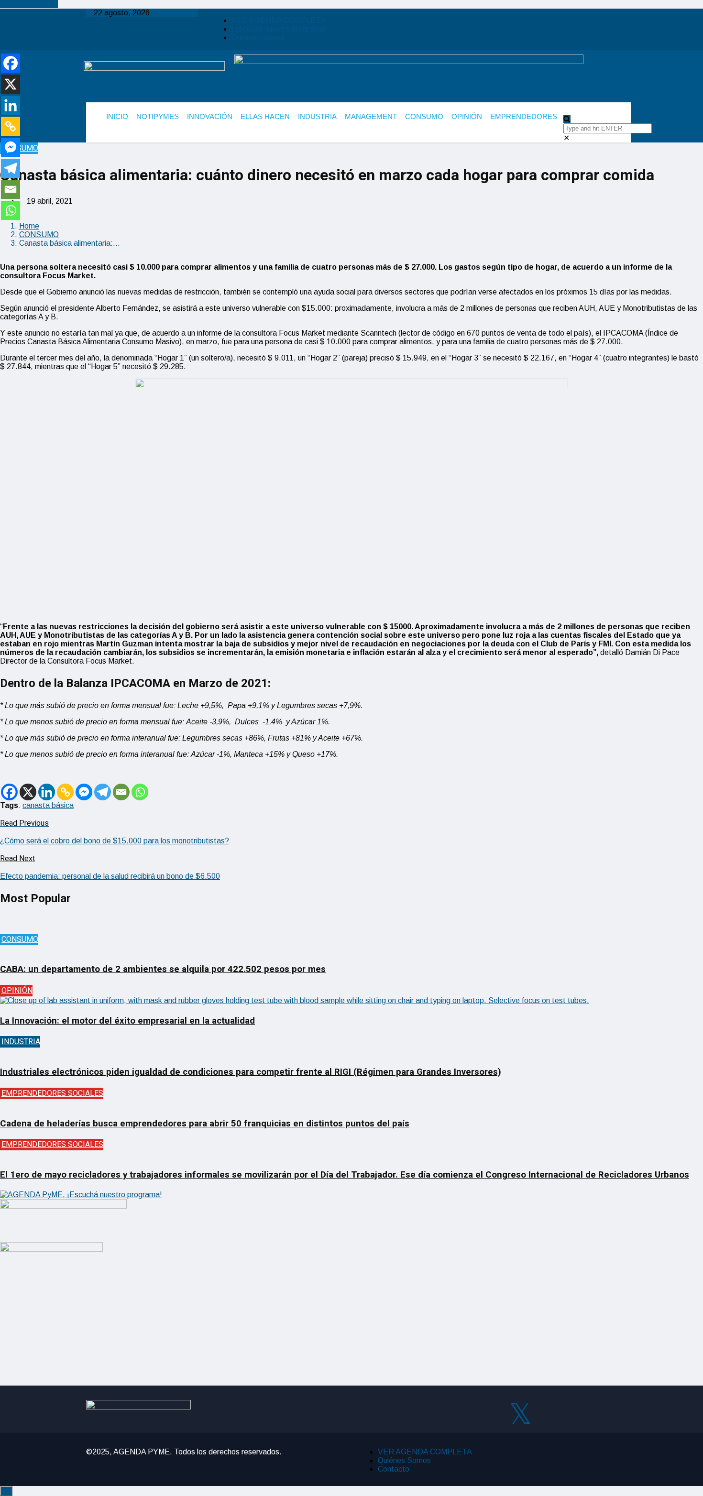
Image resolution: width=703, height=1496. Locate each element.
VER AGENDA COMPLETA (278, 20)
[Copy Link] (65, 792)
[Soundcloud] (605, 1412)
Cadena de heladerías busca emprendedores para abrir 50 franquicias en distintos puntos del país (204, 1123)
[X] (28, 792)
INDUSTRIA (317, 116)
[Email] (121, 792)
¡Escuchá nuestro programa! (279, 29)
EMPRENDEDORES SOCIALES (52, 1093)
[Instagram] (548, 1412)
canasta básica (48, 805)
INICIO (117, 116)
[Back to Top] (6, 1491)
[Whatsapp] (140, 792)
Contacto (393, 1469)
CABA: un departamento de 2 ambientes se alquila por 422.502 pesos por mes (163, 969)
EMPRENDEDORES (523, 116)
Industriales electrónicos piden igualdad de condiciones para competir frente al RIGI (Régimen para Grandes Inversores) (250, 1072)
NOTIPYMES (157, 116)
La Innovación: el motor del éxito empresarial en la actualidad (127, 1020)
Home (29, 226)
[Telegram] (102, 792)
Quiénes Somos (258, 37)
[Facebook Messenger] (84, 792)
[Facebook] (9, 792)
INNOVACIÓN (209, 116)
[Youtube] (577, 1412)
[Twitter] (520, 1412)
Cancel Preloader (29, 4)
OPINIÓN (466, 116)
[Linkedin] (46, 792)
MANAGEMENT (371, 116)
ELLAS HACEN (265, 116)
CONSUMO (424, 116)
